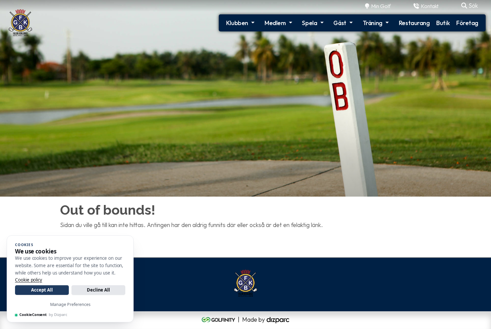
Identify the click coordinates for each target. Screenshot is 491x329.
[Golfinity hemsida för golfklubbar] (219, 319)
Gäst (339, 23)
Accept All (41, 290)
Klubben (237, 23)
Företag (467, 23)
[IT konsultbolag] (278, 319)
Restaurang (414, 23)
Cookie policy (28, 280)
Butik (443, 23)
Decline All (98, 290)
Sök (472, 5)
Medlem (275, 23)
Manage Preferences (70, 304)
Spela (309, 23)
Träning (372, 23)
